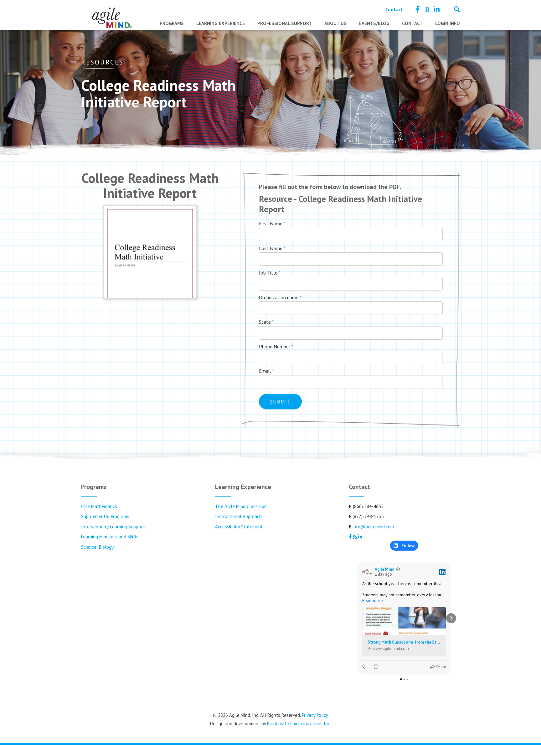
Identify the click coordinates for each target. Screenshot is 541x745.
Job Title (270, 273)
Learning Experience (220, 23)
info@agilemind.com (373, 527)
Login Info (447, 23)
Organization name (280, 297)
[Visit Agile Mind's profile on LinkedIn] (367, 572)
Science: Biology (97, 547)
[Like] (365, 667)
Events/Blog (374, 23)
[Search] (457, 10)
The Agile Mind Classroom (241, 506)
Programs (172, 23)
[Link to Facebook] (418, 9)
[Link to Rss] (427, 9)
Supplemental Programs (105, 516)
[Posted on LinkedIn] (442, 572)
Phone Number (276, 346)
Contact (394, 9)
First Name (272, 223)
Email (266, 371)
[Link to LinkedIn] (437, 9)
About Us (335, 23)
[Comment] (374, 667)
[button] (357, 618)
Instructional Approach (238, 516)
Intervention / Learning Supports (114, 527)
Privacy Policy (315, 715)
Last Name (272, 248)
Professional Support (284, 23)
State (266, 322)
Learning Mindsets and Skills (109, 537)
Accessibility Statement (239, 527)
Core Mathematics (99, 506)
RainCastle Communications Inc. (299, 724)
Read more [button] (372, 600)
